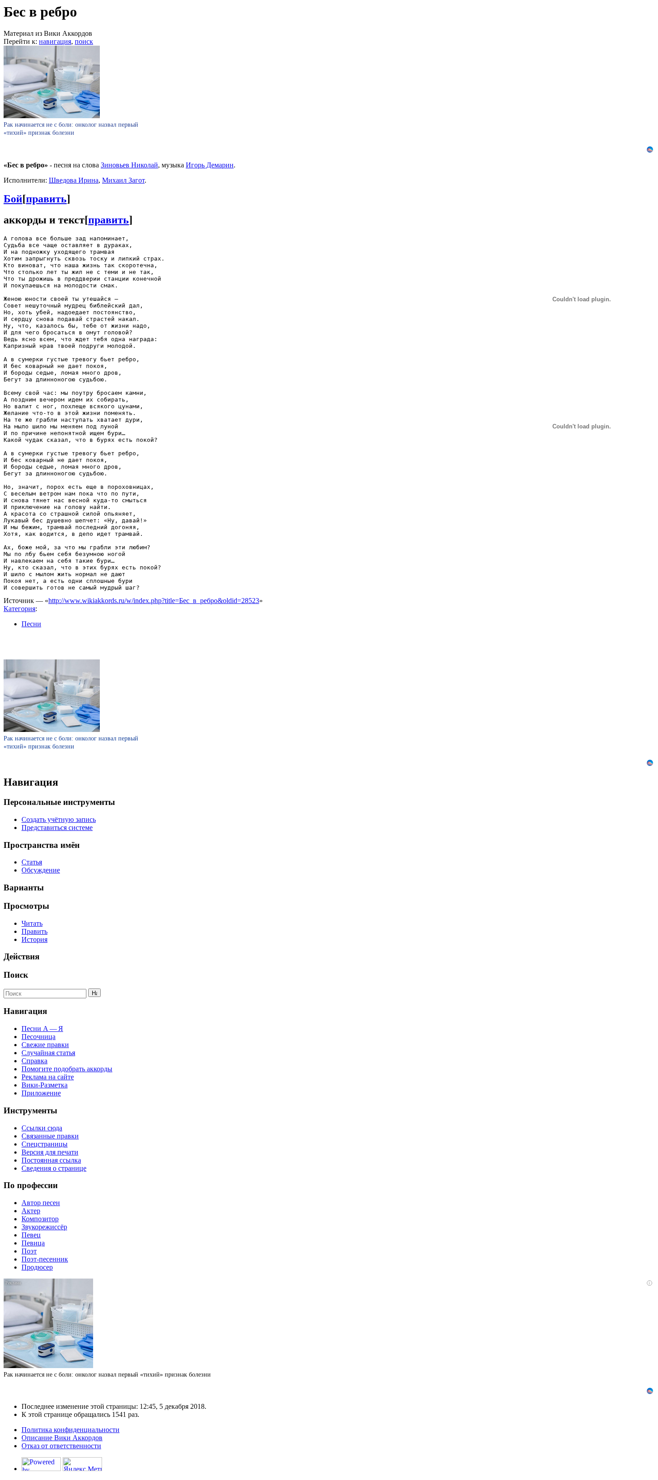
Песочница (38, 1036)
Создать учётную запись (58, 819)
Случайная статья (48, 1053)
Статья (31, 862)
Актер (30, 1211)
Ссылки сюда (41, 1128)
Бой (13, 199)
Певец (31, 1235)
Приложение (41, 1093)
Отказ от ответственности (61, 1446)
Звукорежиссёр (44, 1227)
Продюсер (37, 1267)
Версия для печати (49, 1152)
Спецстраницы (44, 1144)
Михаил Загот (123, 180)
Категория (19, 608)
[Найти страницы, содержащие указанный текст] (94, 992)
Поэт (29, 1251)
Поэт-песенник (44, 1259)
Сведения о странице (53, 1168)
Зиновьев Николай (129, 165)
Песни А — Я (42, 1028)
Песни (31, 624)
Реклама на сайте (47, 1077)
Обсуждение (40, 870)
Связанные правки (50, 1136)
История (34, 939)
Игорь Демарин (210, 165)
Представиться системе (57, 827)
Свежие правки (45, 1044)
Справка (34, 1061)
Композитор (40, 1219)
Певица (33, 1243)
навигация (55, 41)
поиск (84, 41)
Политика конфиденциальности (70, 1429)
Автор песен (40, 1202)
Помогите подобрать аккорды (66, 1069)
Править (34, 931)
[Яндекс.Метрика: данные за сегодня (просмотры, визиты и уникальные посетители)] (82, 1464)
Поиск (16, 975)
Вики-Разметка (44, 1085)
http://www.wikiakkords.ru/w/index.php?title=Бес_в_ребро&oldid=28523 (153, 600)
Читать (32, 923)
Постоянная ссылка (51, 1160)
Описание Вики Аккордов (62, 1438)
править (46, 199)
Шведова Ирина (73, 180)
